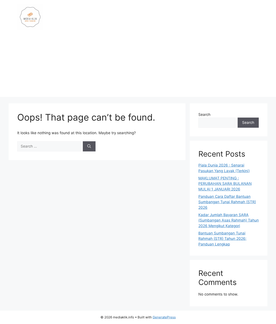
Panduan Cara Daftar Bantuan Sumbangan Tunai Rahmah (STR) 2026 (227, 202)
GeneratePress (164, 317)
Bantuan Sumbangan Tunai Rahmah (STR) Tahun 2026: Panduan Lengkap (222, 238)
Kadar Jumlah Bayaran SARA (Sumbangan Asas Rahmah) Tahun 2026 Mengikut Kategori (228, 220)
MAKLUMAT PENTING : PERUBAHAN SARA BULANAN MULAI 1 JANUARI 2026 (225, 183)
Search (204, 114)
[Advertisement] (138, 66)
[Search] (89, 146)
